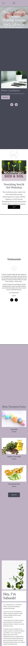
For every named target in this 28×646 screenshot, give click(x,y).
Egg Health (14, 429)
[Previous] (12, 104)
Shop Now (14, 494)
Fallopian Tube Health (14, 456)
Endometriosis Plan (14, 484)
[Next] (16, 104)
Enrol (14, 207)
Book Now (5, 97)
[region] (14, 88)
